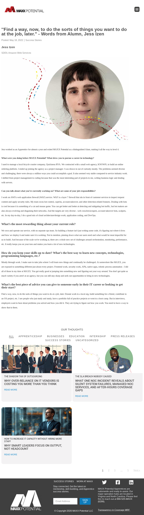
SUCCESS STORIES (63, 481)
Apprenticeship (30, 336)
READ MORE (10, 390)
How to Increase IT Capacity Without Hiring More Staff (33, 440)
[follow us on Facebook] (118, 482)
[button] (137, 9)
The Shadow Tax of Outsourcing (23, 376)
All (11, 336)
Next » (137, 470)
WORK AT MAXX (85, 481)
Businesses (55, 336)
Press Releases (123, 336)
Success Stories (33, 40)
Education (77, 336)
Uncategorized (87, 340)
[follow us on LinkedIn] (131, 482)
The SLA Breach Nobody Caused (93, 376)
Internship (98, 336)
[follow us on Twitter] (104, 482)
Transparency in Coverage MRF (114, 510)
